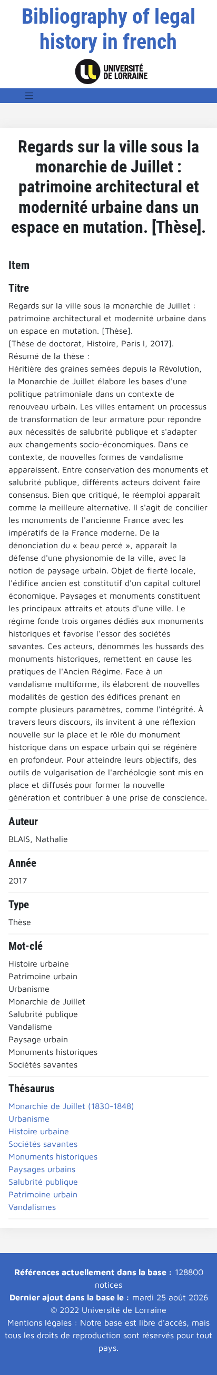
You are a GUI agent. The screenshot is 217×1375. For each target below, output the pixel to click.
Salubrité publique (43, 1181)
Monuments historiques (52, 1156)
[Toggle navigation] (29, 95)
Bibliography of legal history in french (108, 29)
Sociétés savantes (42, 1143)
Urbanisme (29, 1118)
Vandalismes (32, 1207)
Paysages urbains (41, 1169)
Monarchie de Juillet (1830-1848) (71, 1106)
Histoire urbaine (38, 1131)
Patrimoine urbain (42, 1194)
